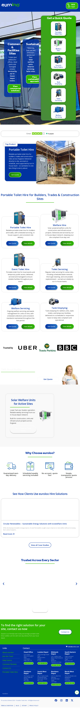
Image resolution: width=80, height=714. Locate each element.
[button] (3, 583)
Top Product (10, 144)
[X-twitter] (72, 700)
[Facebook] (56, 700)
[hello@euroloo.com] (66, 646)
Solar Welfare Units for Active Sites (23, 402)
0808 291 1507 (71, 5)
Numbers (5, 693)
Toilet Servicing (60, 269)
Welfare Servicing (20, 308)
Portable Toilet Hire (21, 149)
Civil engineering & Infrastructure (40, 590)
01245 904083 (29, 663)
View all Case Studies (40, 545)
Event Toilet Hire (20, 269)
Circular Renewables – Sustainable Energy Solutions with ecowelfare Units (35, 524)
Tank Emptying (59, 307)
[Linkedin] (66, 700)
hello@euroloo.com (73, 647)
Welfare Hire (59, 225)
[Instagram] (61, 700)
